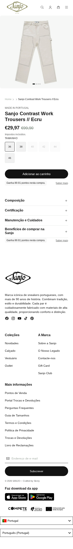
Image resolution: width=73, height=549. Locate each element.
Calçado (10, 350)
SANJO (16, 481)
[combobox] (36, 521)
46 (9, 158)
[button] (42, 7)
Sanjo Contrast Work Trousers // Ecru (38, 99)
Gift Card (44, 365)
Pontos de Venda (16, 393)
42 (45, 148)
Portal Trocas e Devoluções (22, 400)
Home (8, 99)
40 (34, 148)
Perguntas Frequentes (19, 408)
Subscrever (36, 471)
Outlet (9, 365)
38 (21, 146)
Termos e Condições (18, 422)
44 (57, 148)
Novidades (11, 343)
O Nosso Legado (49, 350)
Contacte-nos (46, 358)
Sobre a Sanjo (47, 343)
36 (9, 146)
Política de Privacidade (19, 430)
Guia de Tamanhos (17, 415)
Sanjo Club (45, 373)
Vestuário (11, 358)
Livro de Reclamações (19, 445)
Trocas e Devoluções (18, 437)
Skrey (37, 481)
